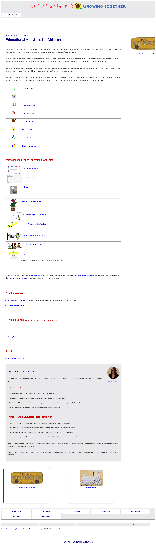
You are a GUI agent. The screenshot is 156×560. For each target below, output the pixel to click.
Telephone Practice (27, 254)
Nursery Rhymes (16, 516)
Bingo (9, 327)
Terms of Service (28, 529)
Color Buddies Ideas (27, 113)
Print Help (131, 524)
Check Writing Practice (30, 178)
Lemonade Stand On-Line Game (18, 300)
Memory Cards (12, 337)
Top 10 (18, 15)
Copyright (40, 529)
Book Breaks (46, 511)
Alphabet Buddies (16, 511)
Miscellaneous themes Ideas (18, 278)
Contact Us (5, 529)
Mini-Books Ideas (27, 130)
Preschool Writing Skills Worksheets (34, 215)
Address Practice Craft (30, 168)
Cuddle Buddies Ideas (28, 121)
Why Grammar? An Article (16, 358)
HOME (5, 15)
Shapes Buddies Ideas (28, 146)
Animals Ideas (35, 275)
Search (57, 524)
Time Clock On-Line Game (16, 305)
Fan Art (94, 524)
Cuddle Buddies (105, 511)
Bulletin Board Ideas (27, 97)
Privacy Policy (15, 529)
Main (20, 524)
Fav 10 (11, 15)
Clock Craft (25, 187)
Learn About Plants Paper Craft (31, 201)
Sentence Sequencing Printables (34, 235)
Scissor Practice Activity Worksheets (35, 224)
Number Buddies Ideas (28, 138)
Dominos (10, 332)
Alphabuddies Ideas (27, 89)
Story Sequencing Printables (32, 244)
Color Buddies (76, 511)
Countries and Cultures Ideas (83, 275)
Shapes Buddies (46, 516)
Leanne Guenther (112, 381)
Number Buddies (135, 511)
